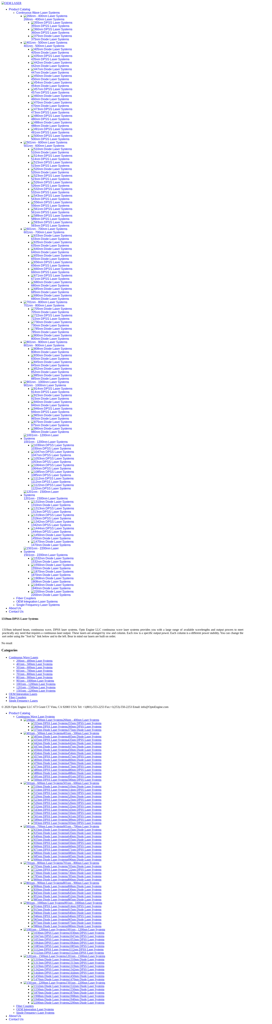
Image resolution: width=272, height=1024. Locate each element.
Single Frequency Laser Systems (38, 604)
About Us (15, 608)
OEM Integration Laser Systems (37, 601)
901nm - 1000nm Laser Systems (35, 680)
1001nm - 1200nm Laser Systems (36, 684)
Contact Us (16, 611)
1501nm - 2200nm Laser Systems (36, 690)
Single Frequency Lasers (23, 700)
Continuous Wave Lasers (23, 657)
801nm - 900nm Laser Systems (34, 677)
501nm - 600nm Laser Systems (34, 667)
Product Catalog (19, 9)
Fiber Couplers (26, 598)
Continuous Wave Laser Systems (38, 12)
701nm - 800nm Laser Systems (34, 674)
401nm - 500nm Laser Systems (34, 664)
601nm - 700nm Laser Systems (34, 670)
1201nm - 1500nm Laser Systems (36, 687)
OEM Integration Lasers (23, 694)
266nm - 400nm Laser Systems (34, 660)
